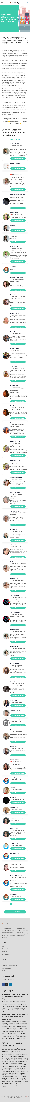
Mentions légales (6, 968)
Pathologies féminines (19, 1068)
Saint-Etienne (22, 1037)
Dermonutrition (6, 1058)
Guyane (18, 1005)
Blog (3, 946)
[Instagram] (6, 984)
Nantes (10, 1033)
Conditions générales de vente (10, 965)
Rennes (24, 1035)
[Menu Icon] (2, 2)
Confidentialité (6, 971)
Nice (14, 1033)
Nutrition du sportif (7, 1068)
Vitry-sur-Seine (24, 1040)
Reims (19, 1035)
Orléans (22, 1033)
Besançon (10, 1025)
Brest (10, 1026)
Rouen (9, 1037)
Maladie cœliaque (22, 1061)
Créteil (3, 1028)
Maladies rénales (6, 1066)
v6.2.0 (21, 1097)
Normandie (10, 1008)
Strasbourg (11, 1038)
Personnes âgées (13, 1070)
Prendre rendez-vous (18, 158)
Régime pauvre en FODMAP (16, 1073)
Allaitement (20, 1053)
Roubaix (4, 1037)
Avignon (4, 1025)
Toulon (17, 1038)
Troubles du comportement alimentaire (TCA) (11, 1084)
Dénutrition (21, 1056)
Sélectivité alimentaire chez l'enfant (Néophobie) (15, 1075)
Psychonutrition (15, 1071)
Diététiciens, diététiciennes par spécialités (13, 1044)
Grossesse (24, 1060)
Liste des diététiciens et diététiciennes (12, 39)
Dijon (7, 1028)
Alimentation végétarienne (9, 1053)
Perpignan (8, 1035)
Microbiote (15, 1066)
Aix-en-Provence (6, 1021)
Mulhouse (17, 1032)
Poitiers (14, 1035)
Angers (19, 1021)
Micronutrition (22, 1066)
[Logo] (15, 2)
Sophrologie (17, 1076)
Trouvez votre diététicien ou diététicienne (13, 37)
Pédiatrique (5, 1070)
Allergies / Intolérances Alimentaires (11, 1055)
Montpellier (5, 1032)
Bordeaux (16, 1025)
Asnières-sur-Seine (14, 1023)
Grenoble (12, 1028)
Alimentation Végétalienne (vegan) (11, 1051)
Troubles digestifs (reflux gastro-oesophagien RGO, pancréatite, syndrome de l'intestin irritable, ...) (15, 1081)
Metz (21, 1030)
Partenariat (5, 949)
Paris (3, 1035)
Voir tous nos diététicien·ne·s (15, 912)
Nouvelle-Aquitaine (19, 1008)
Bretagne (8, 1003)
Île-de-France (10, 1006)
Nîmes (17, 1033)
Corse (25, 1003)
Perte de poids (23, 1070)
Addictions (5, 1048)
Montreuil (11, 1032)
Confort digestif (13, 1056)
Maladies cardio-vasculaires (9, 1063)
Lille (3, 1030)
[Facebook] (3, 984)
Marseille (16, 1030)
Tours (9, 1040)
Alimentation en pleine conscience (18, 1048)
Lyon (12, 1030)
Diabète (13, 1058)
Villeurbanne (15, 1040)
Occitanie (4, 1010)
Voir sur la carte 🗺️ (15, 139)
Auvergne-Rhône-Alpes (8, 1001)
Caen (14, 1026)
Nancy (23, 1032)
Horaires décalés (6, 1061)
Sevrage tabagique (8, 1076)
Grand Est (4, 1005)
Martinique (24, 1006)
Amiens (14, 1021)
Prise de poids (6, 1071)
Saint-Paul (5, 1038)
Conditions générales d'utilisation (10, 963)
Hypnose (14, 1061)
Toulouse (22, 1038)
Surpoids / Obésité (13, 1078)
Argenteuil (5, 1023)
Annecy (24, 1021)
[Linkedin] (10, 984)
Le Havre (18, 1028)
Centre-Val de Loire (17, 1003)
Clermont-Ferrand (21, 1026)
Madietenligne (16, 1096)
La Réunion (18, 1006)
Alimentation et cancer (8, 1050)
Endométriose (16, 1060)
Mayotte (4, 1008)
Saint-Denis (15, 1037)
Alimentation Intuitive (20, 1050)
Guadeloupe (11, 1005)
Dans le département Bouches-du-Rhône (15, 41)
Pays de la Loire (12, 1010)
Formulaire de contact (8, 980)
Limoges (7, 1030)
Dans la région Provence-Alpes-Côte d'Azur (15, 39)
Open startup (5, 954)
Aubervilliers (23, 1023)
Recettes (4, 951)
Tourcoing (4, 1040)
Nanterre (4, 1033)
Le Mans (24, 1028)
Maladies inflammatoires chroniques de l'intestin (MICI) (14, 1064)
